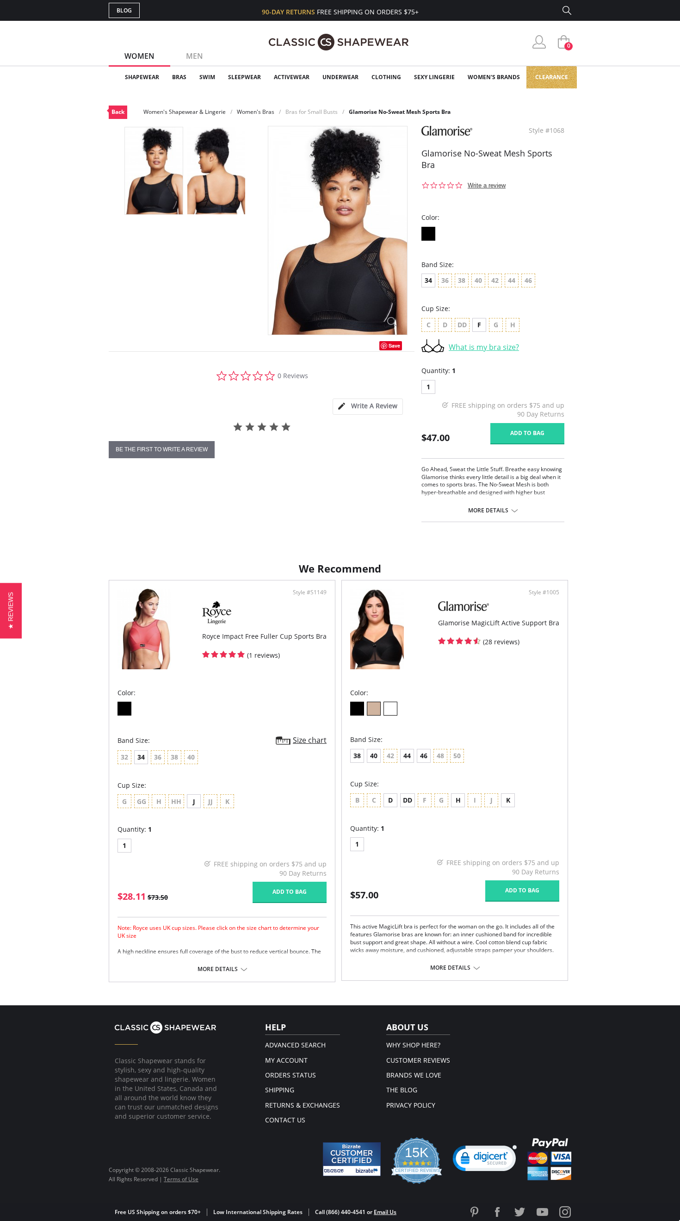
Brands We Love (413, 1075)
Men (194, 56)
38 (357, 755)
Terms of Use (181, 1179)
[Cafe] (374, 709)
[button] (484, 1160)
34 (428, 280)
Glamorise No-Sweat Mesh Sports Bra (400, 112)
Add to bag (527, 433)
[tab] (368, 407)
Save (394, 345)
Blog (124, 10)
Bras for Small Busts (311, 112)
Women (139, 56)
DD (407, 800)
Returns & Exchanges (302, 1105)
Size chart (310, 740)
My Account (286, 1060)
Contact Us (285, 1119)
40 (373, 755)
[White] (390, 709)
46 (423, 755)
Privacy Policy (410, 1105)
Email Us (385, 1212)
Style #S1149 (310, 592)
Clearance (551, 77)
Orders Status (290, 1075)
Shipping (279, 1089)
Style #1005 (544, 592)
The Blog (401, 1089)
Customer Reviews (418, 1060)
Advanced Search (295, 1044)
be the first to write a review (162, 449)
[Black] (428, 234)
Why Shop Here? (413, 1044)
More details (488, 510)
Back (117, 112)
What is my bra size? (484, 347)
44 (407, 755)
